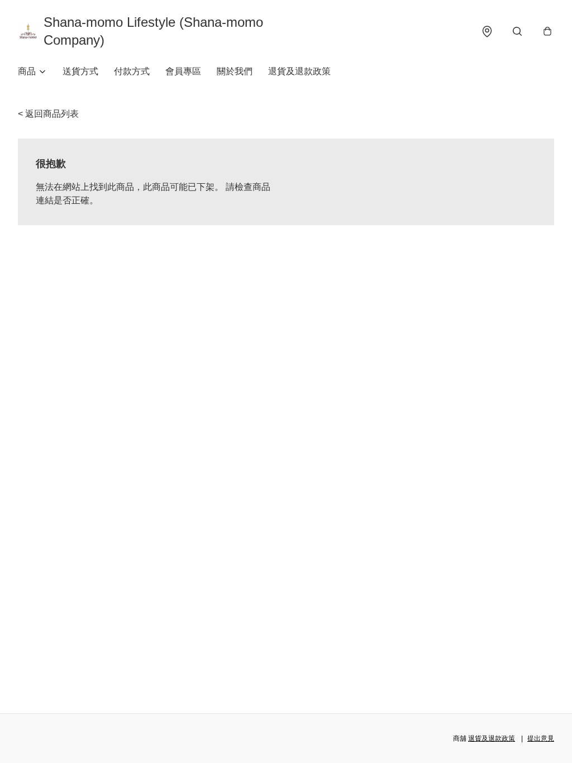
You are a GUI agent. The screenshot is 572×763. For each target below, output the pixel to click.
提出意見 (540, 738)
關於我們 (234, 71)
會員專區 (183, 71)
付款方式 (132, 71)
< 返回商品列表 (48, 113)
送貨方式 (80, 71)
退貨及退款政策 (299, 71)
